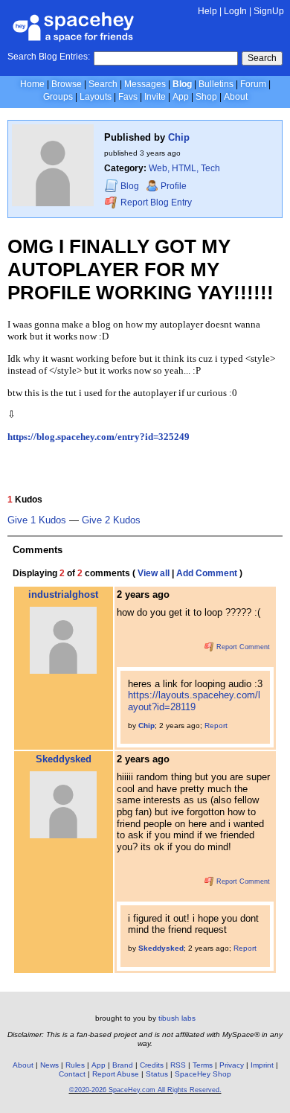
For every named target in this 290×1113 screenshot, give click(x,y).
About (236, 97)
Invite (155, 97)
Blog (182, 84)
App (181, 97)
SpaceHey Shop (203, 1074)
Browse (66, 84)
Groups (58, 97)
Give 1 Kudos (36, 520)
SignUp (269, 11)
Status (157, 1074)
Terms (203, 1065)
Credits (152, 1065)
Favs (128, 97)
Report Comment (242, 647)
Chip (179, 137)
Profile (174, 186)
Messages (145, 84)
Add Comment (206, 573)
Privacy (231, 1065)
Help (207, 11)
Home (32, 84)
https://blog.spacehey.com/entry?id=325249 (98, 437)
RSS (178, 1065)
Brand (122, 1065)
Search (262, 58)
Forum (253, 84)
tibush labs (177, 1018)
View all (154, 573)
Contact (72, 1074)
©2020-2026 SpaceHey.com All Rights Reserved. (145, 1090)
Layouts (96, 97)
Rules (75, 1065)
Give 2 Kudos (111, 520)
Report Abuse (115, 1074)
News (49, 1065)
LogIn (235, 11)
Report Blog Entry (155, 202)
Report (216, 725)
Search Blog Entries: (48, 56)
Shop (206, 97)
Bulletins (216, 84)
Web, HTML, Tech (184, 168)
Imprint (262, 1065)
